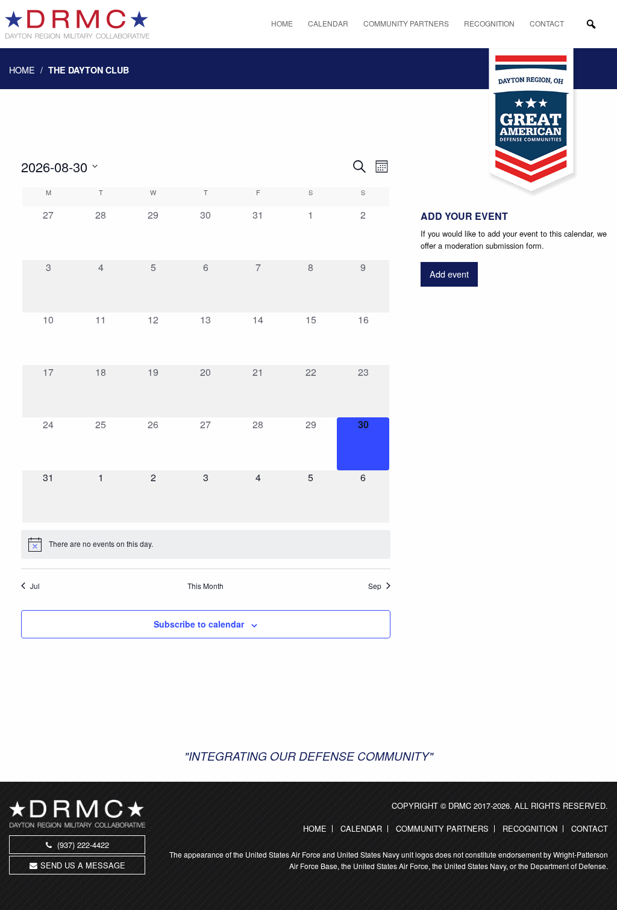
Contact (547, 23)
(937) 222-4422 (82, 844)
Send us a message (82, 865)
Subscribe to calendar (199, 624)
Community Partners (406, 23)
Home (282, 23)
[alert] (206, 544)
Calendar (328, 23)
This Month (205, 586)
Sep (374, 586)
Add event (449, 273)
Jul (35, 586)
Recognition (489, 23)
